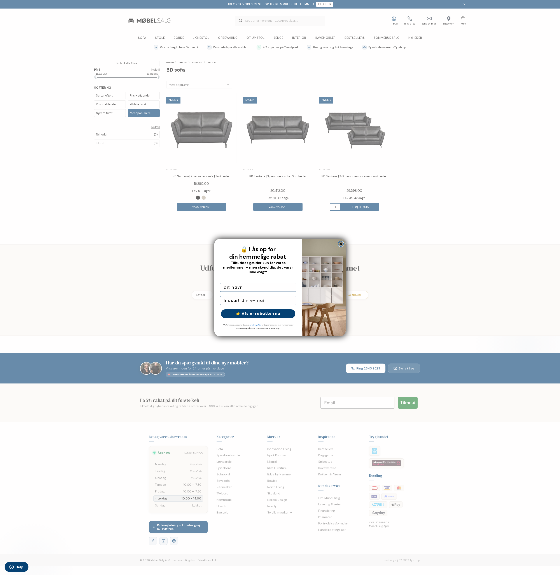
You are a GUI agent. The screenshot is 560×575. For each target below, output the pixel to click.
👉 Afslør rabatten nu (258, 313)
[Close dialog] (340, 243)
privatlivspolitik (255, 325)
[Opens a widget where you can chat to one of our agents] (16, 567)
